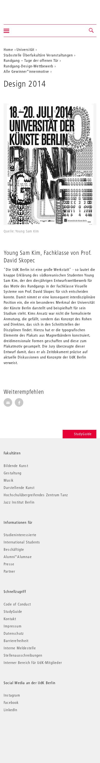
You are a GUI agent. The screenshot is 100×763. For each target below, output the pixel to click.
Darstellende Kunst (19, 487)
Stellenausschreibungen (23, 655)
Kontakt (10, 618)
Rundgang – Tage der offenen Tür (31, 60)
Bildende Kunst (16, 465)
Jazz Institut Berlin (19, 502)
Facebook (11, 702)
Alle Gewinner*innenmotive (26, 71)
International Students (22, 542)
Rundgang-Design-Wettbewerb (28, 66)
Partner (9, 571)
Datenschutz (14, 633)
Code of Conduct (17, 604)
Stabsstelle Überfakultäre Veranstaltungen (38, 55)
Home (8, 49)
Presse (9, 563)
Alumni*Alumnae (18, 556)
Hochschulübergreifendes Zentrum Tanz (36, 494)
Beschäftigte (14, 549)
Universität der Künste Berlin (23, 9)
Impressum (13, 626)
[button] (91, 31)
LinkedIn (10, 709)
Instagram (12, 695)
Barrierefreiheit (16, 640)
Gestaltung (12, 472)
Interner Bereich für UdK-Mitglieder (33, 662)
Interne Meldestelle (20, 647)
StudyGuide (83, 434)
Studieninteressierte (20, 534)
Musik (9, 480)
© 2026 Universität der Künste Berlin (29, 730)
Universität (25, 49)
